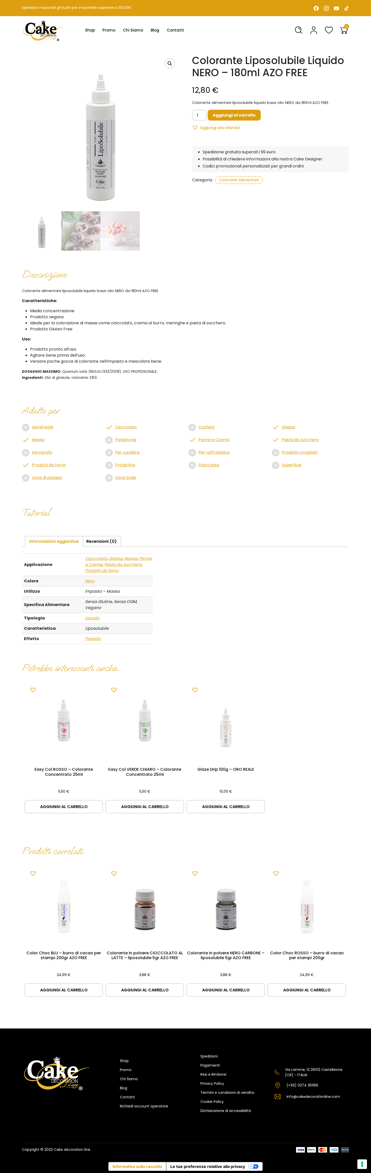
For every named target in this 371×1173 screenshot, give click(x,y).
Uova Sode (125, 477)
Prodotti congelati (299, 452)
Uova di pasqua (47, 477)
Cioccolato (126, 427)
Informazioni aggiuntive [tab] (54, 541)
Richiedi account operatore (144, 1106)
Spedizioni (209, 1056)
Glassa (288, 427)
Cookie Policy (212, 1101)
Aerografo (42, 452)
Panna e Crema (213, 440)
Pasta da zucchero (300, 440)
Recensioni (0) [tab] (101, 541)
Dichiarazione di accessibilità (225, 1110)
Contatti (175, 30)
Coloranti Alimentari (239, 180)
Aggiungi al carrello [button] (64, 807)
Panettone (125, 440)
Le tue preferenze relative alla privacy (207, 1166)
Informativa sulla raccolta (137, 1166)
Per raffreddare (214, 452)
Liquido (92, 618)
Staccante (208, 465)
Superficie (291, 465)
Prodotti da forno (49, 465)
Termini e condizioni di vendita (227, 1092)
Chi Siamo (133, 30)
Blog (155, 30)
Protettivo (125, 465)
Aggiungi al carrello (234, 115)
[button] (170, 64)
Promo (108, 30)
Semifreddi (42, 427)
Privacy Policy (212, 1083)
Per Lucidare (127, 452)
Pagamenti (210, 1065)
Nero (89, 581)
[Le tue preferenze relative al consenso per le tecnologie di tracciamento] (362, 1164)
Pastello (93, 639)
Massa (38, 440)
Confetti (206, 427)
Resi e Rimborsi (213, 1074)
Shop (90, 30)
